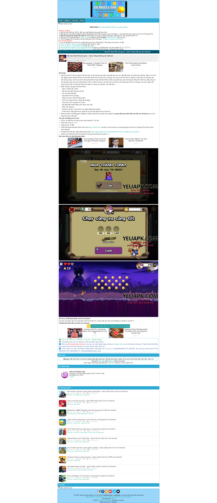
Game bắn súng (78, 395)
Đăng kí (67, 20)
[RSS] (106, 493)
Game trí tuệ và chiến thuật (95, 432)
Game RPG (77, 404)
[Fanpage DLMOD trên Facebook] (102, 493)
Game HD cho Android (107, 497)
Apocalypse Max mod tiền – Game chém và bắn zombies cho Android (91, 466)
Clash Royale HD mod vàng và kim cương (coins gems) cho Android (91, 429)
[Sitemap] (114, 493)
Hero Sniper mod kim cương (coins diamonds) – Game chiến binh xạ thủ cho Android (97, 391)
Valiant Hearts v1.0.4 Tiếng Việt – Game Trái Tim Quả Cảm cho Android (92, 438)
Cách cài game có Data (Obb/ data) (72, 46)
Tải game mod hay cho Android (112, 39)
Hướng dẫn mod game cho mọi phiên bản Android (77, 47)
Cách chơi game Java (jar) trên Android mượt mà (77, 49)
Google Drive (118, 344)
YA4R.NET (110, 363)
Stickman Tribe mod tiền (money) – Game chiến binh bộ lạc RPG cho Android (94, 457)
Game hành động (82, 413)
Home (61, 20)
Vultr (113, 498)
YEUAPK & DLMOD (104, 500)
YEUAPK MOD (112, 37)
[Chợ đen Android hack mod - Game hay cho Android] (99, 493)
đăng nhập (101, 361)
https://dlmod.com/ (95, 127)
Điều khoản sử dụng (92, 497)
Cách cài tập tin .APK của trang (71, 44)
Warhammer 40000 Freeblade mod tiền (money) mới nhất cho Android (91, 410)
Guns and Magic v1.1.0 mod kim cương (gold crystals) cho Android (90, 476)
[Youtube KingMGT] (110, 493)
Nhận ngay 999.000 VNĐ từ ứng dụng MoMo (113, 27)
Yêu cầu (75, 20)
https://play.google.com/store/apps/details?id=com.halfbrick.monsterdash (115, 132)
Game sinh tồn (85, 423)
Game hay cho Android (123, 497)
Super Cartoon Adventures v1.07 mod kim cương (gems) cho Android (91, 419)
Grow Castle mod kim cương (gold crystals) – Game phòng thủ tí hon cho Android (96, 448)
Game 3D (70, 395)
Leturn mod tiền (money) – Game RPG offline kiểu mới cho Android (91, 401)
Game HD (86, 395)
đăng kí (111, 361)
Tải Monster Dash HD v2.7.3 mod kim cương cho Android (110, 326)
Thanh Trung (85, 37)
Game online (84, 432)
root (108, 134)
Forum (82, 20)
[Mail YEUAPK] (118, 493)
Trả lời (72, 377)
